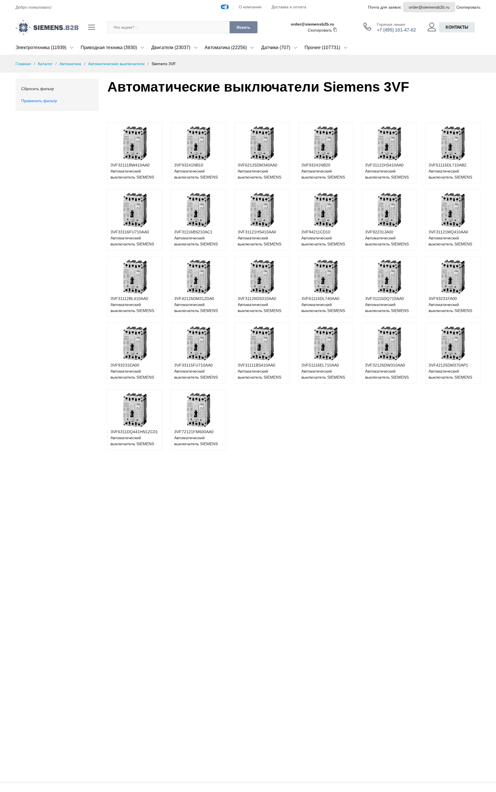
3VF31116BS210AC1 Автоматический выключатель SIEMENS (196, 238)
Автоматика (70, 63)
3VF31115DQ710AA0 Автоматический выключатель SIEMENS (387, 304)
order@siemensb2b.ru (429, 7)
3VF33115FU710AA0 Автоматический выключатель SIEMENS (196, 371)
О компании (250, 7)
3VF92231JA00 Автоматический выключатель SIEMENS (387, 238)
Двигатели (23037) (170, 47)
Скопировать (468, 7)
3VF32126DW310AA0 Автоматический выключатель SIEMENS (387, 371)
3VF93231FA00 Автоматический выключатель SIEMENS (450, 304)
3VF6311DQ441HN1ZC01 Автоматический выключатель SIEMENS (134, 437)
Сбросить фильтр (37, 88)
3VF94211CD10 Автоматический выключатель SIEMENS (323, 238)
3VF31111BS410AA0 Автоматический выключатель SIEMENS (259, 371)
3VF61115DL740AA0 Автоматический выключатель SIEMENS (323, 304)
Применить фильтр (39, 100)
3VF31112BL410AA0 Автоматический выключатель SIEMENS (132, 304)
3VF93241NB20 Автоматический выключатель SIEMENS (323, 171)
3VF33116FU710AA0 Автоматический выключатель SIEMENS (132, 238)
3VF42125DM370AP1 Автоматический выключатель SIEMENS (450, 371)
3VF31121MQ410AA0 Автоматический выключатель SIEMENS (450, 238)
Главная (23, 63)
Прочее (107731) (322, 47)
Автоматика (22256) (226, 47)
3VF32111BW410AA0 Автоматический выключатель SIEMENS (132, 171)
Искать (244, 27)
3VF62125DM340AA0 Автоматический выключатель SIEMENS (259, 171)
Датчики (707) (275, 47)
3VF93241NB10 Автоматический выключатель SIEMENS (196, 171)
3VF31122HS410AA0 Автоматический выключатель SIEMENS (387, 171)
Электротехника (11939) (41, 47)
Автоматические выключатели (116, 63)
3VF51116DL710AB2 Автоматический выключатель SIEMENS (450, 171)
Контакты (456, 27)
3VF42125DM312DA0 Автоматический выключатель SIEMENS (196, 304)
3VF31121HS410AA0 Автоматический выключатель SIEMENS (259, 238)
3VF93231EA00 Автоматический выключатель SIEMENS (132, 371)
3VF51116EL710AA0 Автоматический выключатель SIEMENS (323, 371)
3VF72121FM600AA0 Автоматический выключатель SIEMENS (196, 437)
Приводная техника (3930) (109, 47)
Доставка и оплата (289, 7)
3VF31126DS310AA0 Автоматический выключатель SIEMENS (259, 304)
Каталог (45, 63)
